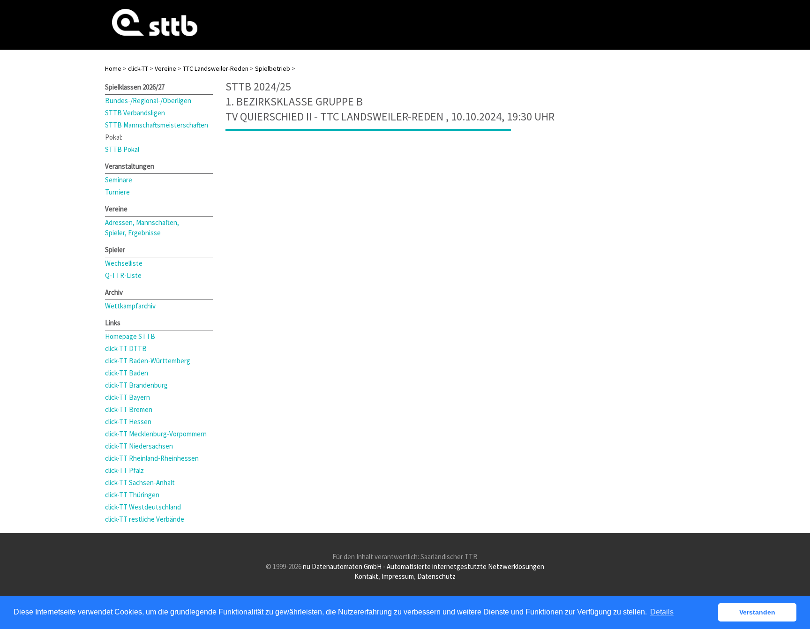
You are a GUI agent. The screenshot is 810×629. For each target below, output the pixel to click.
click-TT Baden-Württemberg (147, 360)
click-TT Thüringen (132, 494)
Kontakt (366, 576)
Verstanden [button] (757, 612)
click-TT (138, 68)
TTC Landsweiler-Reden (215, 68)
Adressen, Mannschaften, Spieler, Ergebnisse (142, 227)
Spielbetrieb (272, 68)
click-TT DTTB (126, 348)
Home (113, 68)
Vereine (165, 68)
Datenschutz (436, 576)
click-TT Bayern (127, 397)
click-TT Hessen (128, 421)
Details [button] (662, 612)
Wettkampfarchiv (130, 305)
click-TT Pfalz (124, 470)
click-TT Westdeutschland (143, 506)
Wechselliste (123, 263)
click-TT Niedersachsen (139, 446)
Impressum (398, 576)
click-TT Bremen (128, 409)
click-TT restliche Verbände (144, 519)
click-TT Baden (126, 372)
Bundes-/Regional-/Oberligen (148, 100)
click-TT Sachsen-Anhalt (140, 482)
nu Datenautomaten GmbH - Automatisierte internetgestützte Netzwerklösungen (423, 566)
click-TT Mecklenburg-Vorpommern (156, 433)
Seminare (118, 179)
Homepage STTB (130, 336)
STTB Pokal (122, 149)
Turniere (117, 191)
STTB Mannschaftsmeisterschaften (156, 124)
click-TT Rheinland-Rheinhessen (152, 458)
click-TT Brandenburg (136, 385)
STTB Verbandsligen (135, 112)
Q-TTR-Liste (123, 275)
